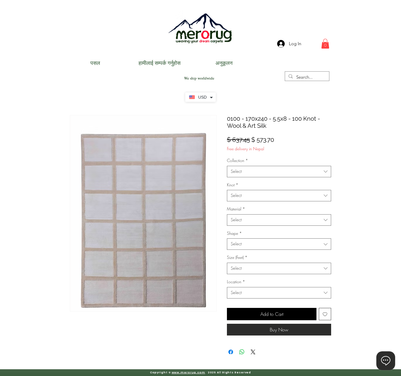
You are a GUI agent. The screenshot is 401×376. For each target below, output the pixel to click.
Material (236, 209)
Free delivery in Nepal (245, 148)
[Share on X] (253, 351)
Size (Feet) (237, 257)
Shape (234, 233)
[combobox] (279, 171)
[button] (325, 43)
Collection (237, 160)
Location (236, 281)
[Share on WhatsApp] (241, 351)
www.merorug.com (188, 372)
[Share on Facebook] (230, 351)
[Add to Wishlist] (325, 314)
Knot (232, 185)
